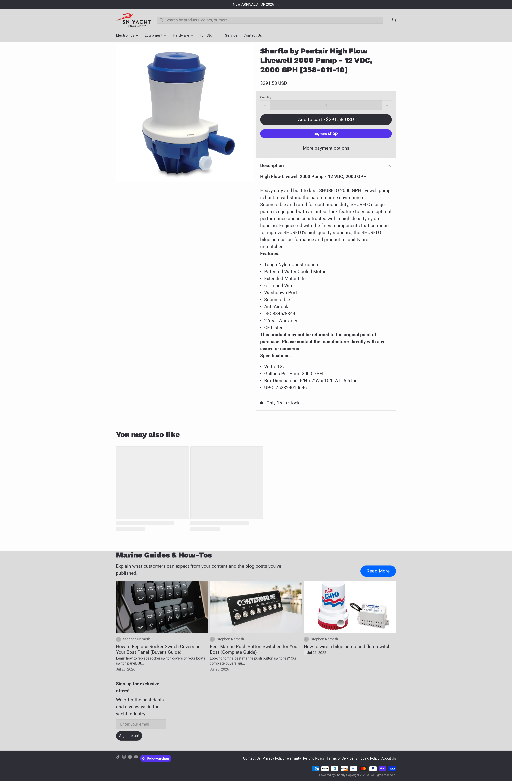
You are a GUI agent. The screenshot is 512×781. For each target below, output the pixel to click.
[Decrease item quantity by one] (265, 105)
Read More (378, 570)
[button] (326, 119)
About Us (388, 758)
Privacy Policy (273, 758)
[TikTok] (118, 758)
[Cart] (391, 20)
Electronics (125, 35)
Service (231, 35)
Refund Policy (314, 758)
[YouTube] (136, 758)
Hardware (181, 35)
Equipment (154, 35)
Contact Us (252, 35)
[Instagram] (124, 758)
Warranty (293, 758)
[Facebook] (130, 758)
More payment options (326, 148)
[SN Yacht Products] (133, 20)
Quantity (265, 97)
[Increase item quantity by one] (387, 105)
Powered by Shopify (332, 775)
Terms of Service (340, 758)
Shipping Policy (367, 758)
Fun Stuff (207, 35)
